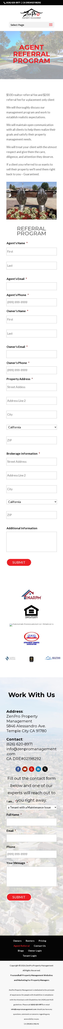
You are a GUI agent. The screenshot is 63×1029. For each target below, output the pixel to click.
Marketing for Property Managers (33, 980)
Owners (17, 940)
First (9, 257)
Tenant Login (30, 955)
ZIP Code (12, 446)
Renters (30, 940)
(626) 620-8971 (13, 2)
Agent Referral (22, 945)
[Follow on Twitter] (45, 769)
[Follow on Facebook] (18, 769)
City (9, 420)
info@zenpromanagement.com (23, 1009)
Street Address (16, 393)
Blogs (21, 950)
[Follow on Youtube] (25, 769)
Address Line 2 (15, 406)
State (10, 432)
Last (9, 271)
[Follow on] (31, 769)
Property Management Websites (37, 975)
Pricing (42, 940)
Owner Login (35, 950)
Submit (18, 562)
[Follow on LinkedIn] (38, 769)
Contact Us (40, 945)
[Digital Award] (31, 661)
